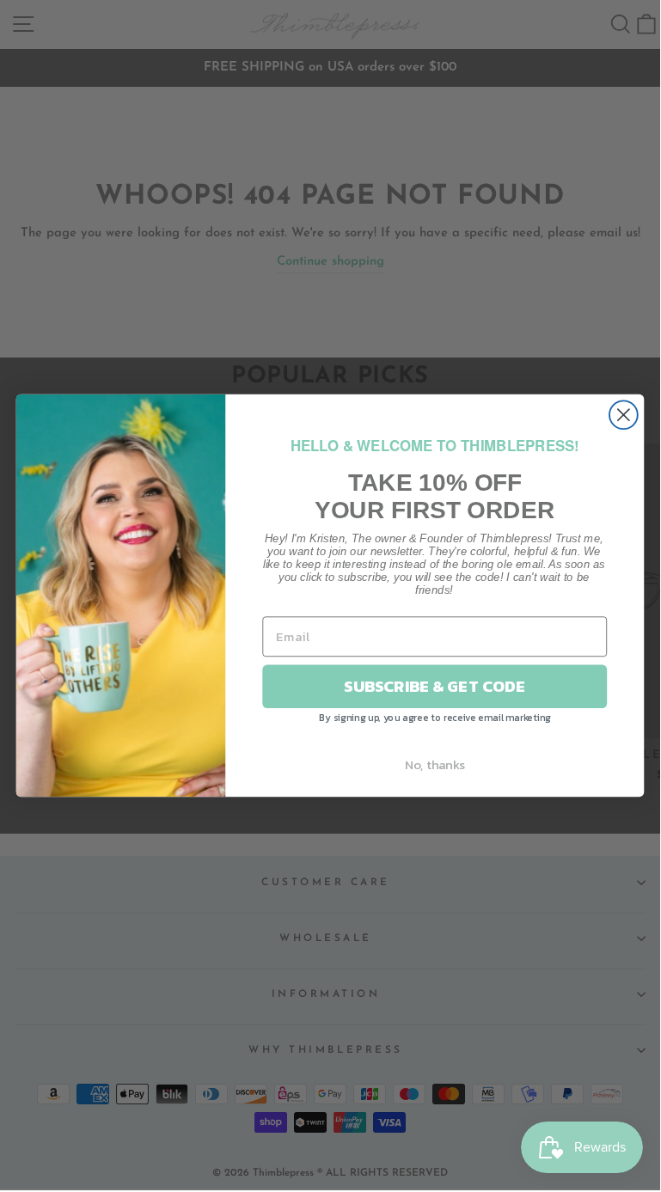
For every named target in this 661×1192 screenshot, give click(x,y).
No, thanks (435, 764)
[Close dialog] (623, 414)
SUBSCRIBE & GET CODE (434, 686)
